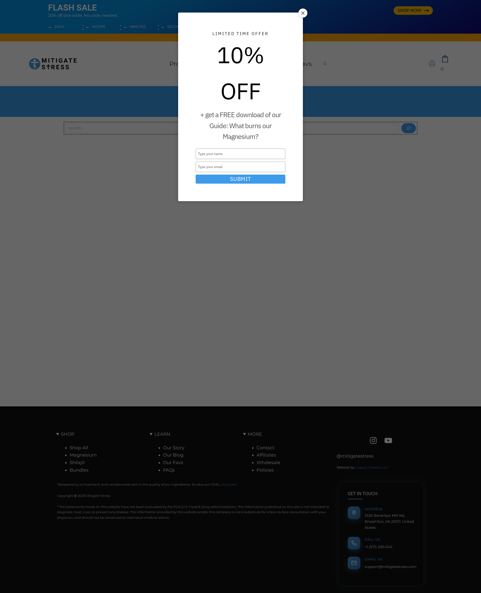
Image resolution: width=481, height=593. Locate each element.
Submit (240, 178)
